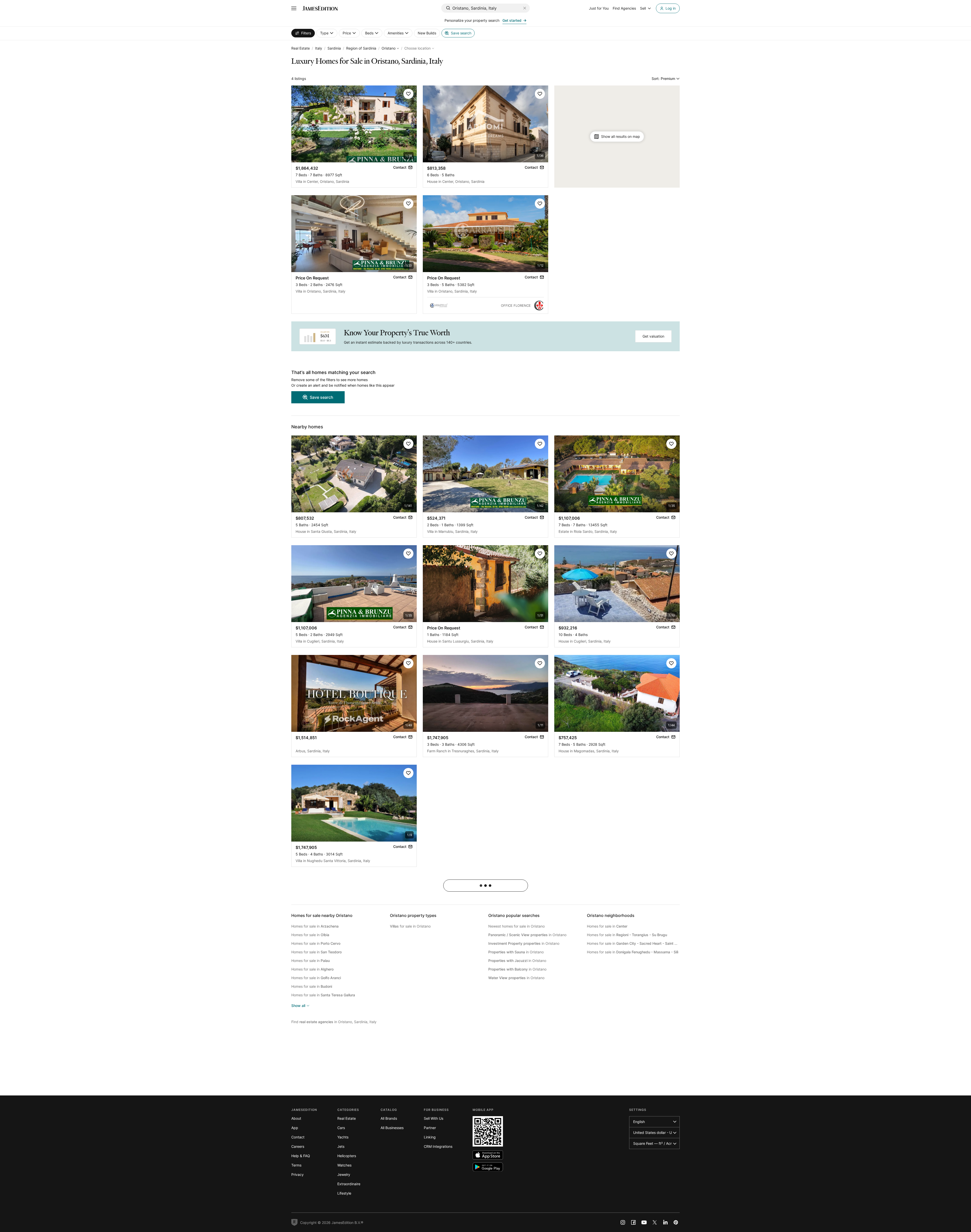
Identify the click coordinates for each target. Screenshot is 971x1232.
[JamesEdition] (320, 8)
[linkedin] (665, 1222)
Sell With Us (433, 1118)
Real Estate (300, 48)
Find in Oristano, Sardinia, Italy (334, 1022)
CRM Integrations (438, 1146)
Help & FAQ (300, 1156)
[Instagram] (623, 1222)
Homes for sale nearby (321, 915)
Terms (296, 1165)
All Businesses (392, 1128)
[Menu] (293, 8)
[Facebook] (633, 1222)
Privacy (297, 1174)
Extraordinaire (348, 1184)
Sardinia (334, 48)
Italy (318, 48)
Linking (430, 1137)
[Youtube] (644, 1222)
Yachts (342, 1137)
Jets (340, 1146)
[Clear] (525, 8)
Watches (344, 1165)
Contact (297, 1137)
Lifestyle (344, 1193)
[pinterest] (676, 1222)
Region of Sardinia (361, 48)
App (294, 1128)
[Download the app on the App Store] (488, 1155)
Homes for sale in (315, 926)
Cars (341, 1128)
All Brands (389, 1118)
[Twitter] (654, 1222)
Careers (297, 1146)
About (296, 1118)
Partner (430, 1128)
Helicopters (346, 1156)
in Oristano (527, 935)
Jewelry (343, 1174)
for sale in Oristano (410, 926)
